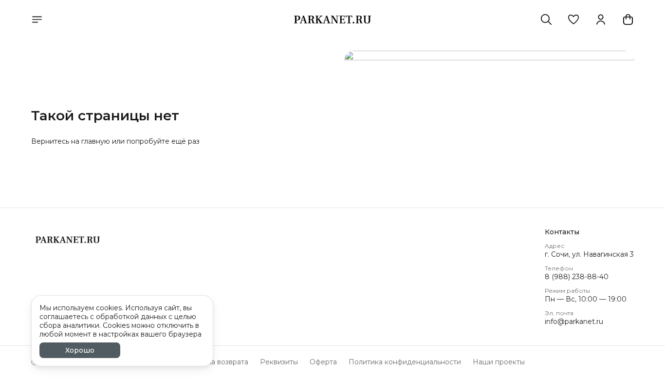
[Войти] (601, 19)
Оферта (323, 362)
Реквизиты (279, 362)
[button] (573, 19)
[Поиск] (546, 19)
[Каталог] (37, 19)
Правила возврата (216, 362)
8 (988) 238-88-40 (577, 276)
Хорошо (79, 350)
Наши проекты (499, 362)
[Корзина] (628, 19)
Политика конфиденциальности (405, 362)
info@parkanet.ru (574, 321)
